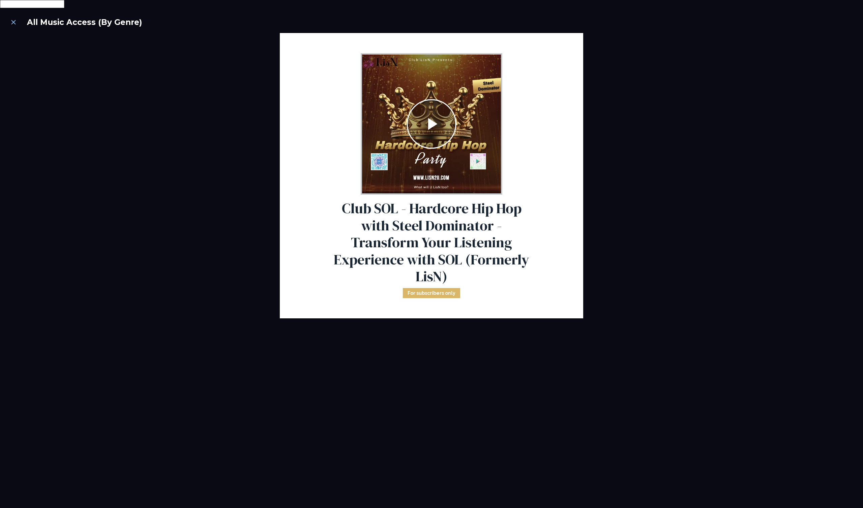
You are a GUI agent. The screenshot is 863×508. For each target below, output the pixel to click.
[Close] (13, 22)
